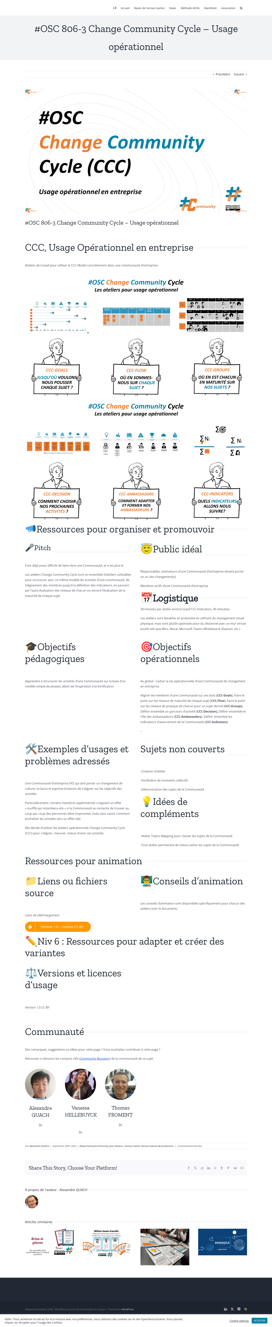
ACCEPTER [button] (259, 1320)
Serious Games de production (157, 1146)
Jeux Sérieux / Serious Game (124, 1146)
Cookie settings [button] (239, 1320)
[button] (241, 8)
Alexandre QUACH (39, 1146)
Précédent (223, 74)
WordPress (128, 1309)
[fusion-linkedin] (40, 1124)
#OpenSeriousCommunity (93, 1146)
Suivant (239, 74)
